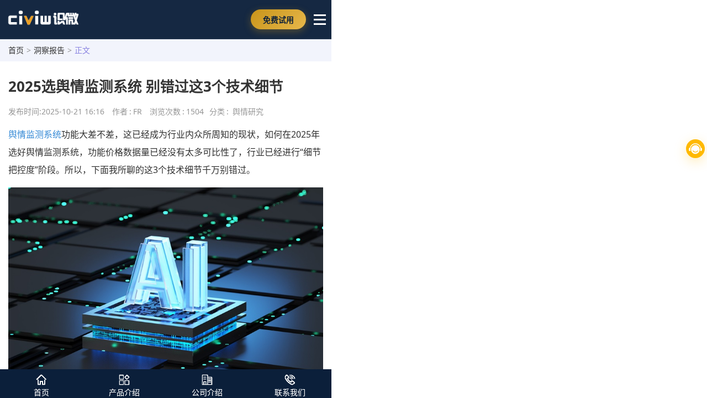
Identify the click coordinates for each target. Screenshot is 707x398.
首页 (16, 50)
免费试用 (278, 19)
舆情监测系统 (34, 134)
